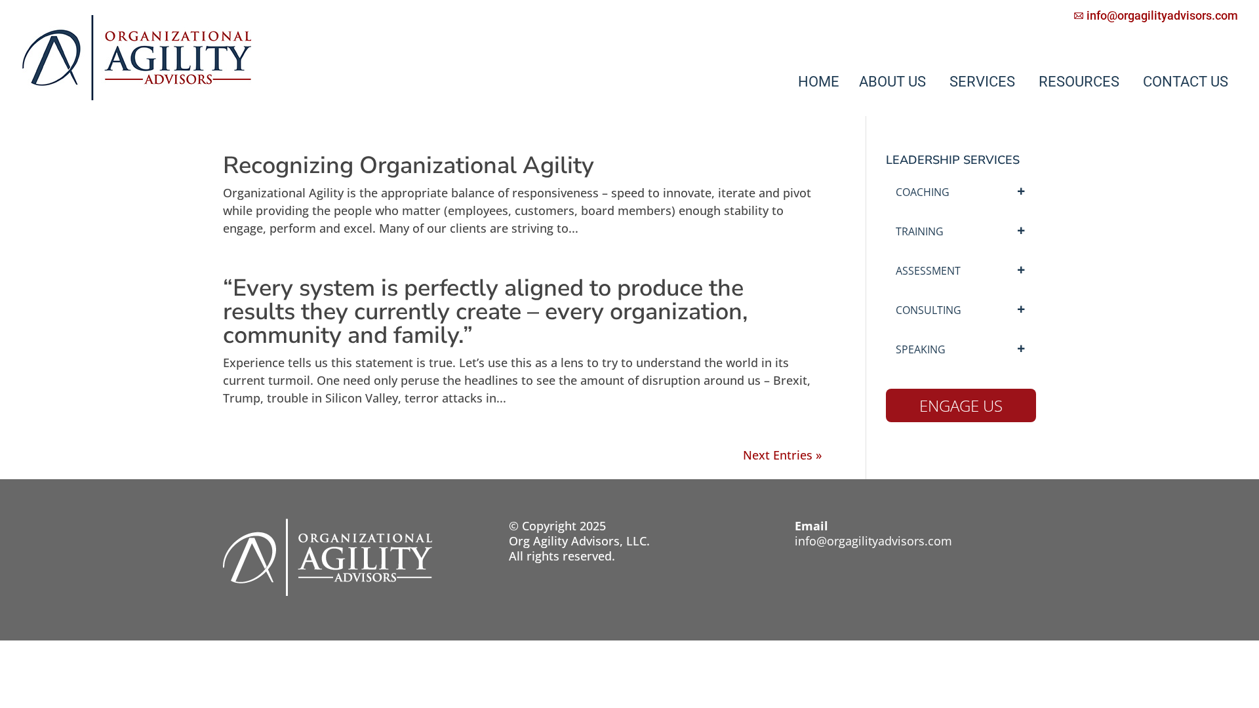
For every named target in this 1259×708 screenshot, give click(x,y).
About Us (892, 81)
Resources (1079, 81)
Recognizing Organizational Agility (408, 165)
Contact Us (1185, 81)
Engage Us (961, 405)
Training (920, 231)
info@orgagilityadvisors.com (873, 541)
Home (818, 81)
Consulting (928, 310)
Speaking (921, 349)
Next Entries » (782, 455)
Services (982, 81)
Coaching (922, 192)
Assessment (928, 271)
